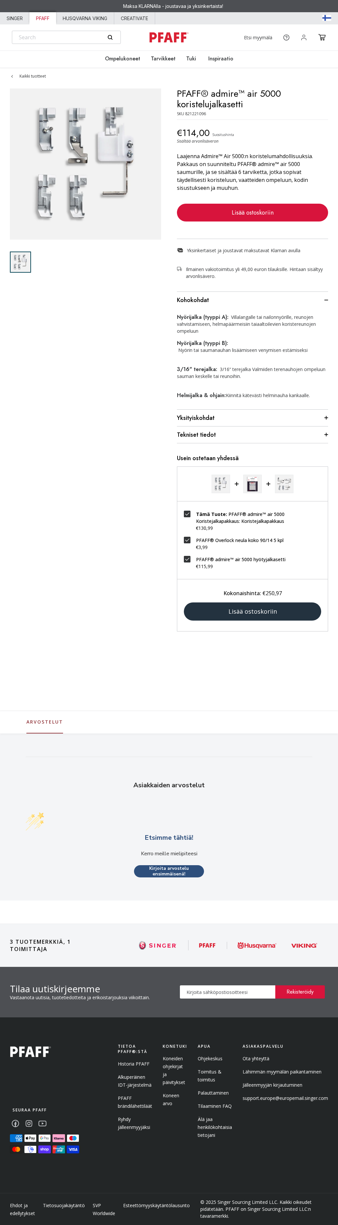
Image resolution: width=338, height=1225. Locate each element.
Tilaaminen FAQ (215, 1106)
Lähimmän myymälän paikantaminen (282, 1072)
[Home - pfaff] (169, 37)
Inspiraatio (220, 58)
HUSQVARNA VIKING (85, 18)
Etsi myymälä (258, 37)
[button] (322, 37)
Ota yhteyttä (256, 1058)
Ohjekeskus (210, 1058)
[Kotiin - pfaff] (30, 1052)
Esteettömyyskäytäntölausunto (156, 1205)
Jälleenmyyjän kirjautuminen (272, 1085)
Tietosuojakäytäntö (64, 1205)
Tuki (191, 58)
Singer (15, 18)
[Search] (110, 37)
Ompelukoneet (122, 58)
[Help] (286, 37)
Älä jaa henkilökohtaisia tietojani (215, 1127)
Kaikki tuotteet (32, 76)
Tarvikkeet (163, 58)
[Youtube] (42, 1123)
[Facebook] (15, 1123)
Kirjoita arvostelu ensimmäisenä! (169, 871)
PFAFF (43, 18)
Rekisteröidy (300, 992)
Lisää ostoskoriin (253, 212)
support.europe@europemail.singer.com (285, 1098)
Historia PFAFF (134, 1064)
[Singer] (158, 945)
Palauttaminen (213, 1093)
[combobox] (66, 37)
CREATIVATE (134, 18)
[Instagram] (28, 1123)
